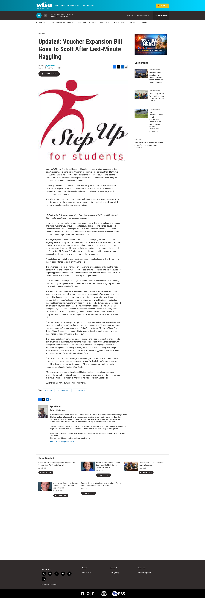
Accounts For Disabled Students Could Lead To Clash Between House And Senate (108, 465)
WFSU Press (119, 22)
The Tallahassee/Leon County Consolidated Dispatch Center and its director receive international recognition (156, 121)
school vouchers (63, 390)
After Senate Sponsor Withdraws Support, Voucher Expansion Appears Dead (65, 485)
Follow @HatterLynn (57, 410)
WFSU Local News (154, 69)
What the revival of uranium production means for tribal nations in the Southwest (149, 145)
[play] (39, 15)
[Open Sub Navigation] (47, 22)
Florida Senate (80, 390)
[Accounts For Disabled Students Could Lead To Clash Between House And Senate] (88, 466)
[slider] (48, 15)
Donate (163, 5)
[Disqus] (102, 531)
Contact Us (113, 568)
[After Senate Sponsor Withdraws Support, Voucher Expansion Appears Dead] (45, 486)
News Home (41, 22)
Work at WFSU (86, 573)
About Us (85, 568)
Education (41, 33)
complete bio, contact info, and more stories (70, 438)
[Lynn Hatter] (43, 411)
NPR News (138, 140)
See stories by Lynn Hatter (62, 441)
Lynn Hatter (50, 66)
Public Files (142, 568)
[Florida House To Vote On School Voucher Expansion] (131, 466)
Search (145, 22)
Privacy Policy (114, 573)
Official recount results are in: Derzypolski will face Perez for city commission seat (156, 77)
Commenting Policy (144, 573)
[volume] (45, 15)
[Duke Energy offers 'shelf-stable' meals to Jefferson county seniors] (141, 94)
